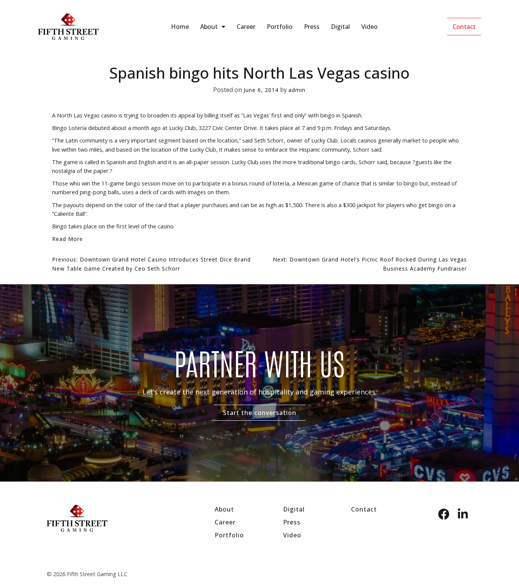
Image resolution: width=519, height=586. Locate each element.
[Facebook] (443, 514)
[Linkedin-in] (462, 514)
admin (296, 89)
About (209, 26)
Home (180, 26)
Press (312, 26)
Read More (67, 238)
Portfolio (280, 26)
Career (246, 26)
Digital (340, 26)
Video (369, 26)
